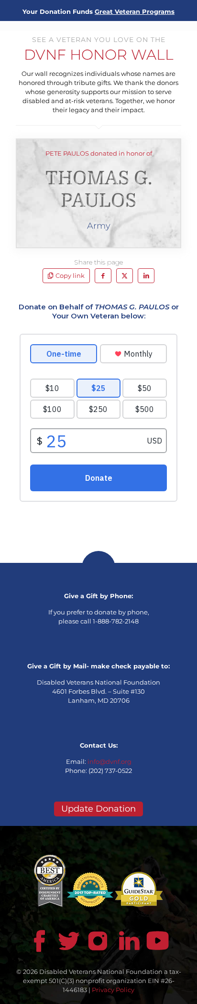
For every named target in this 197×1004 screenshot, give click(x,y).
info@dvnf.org (109, 761)
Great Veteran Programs (135, 11)
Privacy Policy (113, 989)
